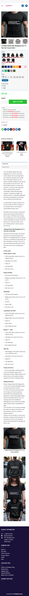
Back (4, 88)
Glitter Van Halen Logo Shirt (21, 153)
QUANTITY (3, 98)
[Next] (25, 24)
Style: (3, 52)
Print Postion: (5, 83)
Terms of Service (5, 553)
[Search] (22, 5)
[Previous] (3, 24)
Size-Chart (3, 551)
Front (4, 85)
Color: (3, 64)
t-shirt (6, 122)
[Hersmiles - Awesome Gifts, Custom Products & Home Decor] (12, 5)
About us (3, 549)
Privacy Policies (5, 555)
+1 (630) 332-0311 (8, 534)
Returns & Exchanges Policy (8, 567)
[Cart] (26, 5)
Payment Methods (5, 573)
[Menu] (2, 6)
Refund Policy (5, 167)
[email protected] (12, 421)
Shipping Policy (5, 571)
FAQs (2, 559)
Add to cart (18, 102)
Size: (3, 74)
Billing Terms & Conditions (7, 575)
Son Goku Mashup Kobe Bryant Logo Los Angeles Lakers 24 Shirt (7, 153)
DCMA (2, 557)
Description (5, 163)
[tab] (14, 163)
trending (5, 125)
